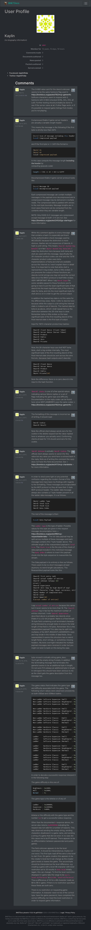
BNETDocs (13, 3)
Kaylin (22, 89)
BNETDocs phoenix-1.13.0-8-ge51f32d (29, 912)
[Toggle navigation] (86, 3)
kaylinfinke (23, 73)
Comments (24, 83)
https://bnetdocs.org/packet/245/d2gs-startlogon (52, 220)
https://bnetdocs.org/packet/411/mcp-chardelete (51, 464)
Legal (62, 912)
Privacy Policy (70, 912)
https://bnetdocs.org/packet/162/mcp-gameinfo (51, 94)
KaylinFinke (21, 76)
